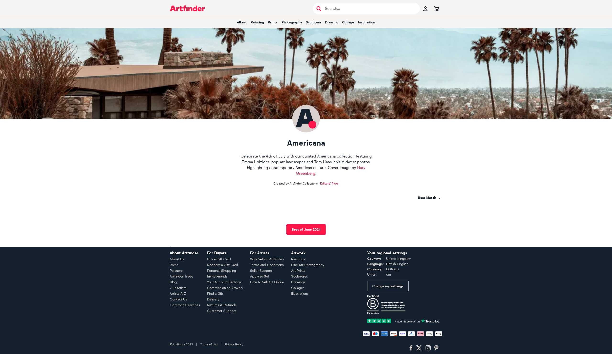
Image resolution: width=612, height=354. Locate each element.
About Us (177, 259)
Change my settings (388, 286)
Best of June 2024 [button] (306, 230)
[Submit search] (319, 8)
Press (174, 265)
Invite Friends (217, 276)
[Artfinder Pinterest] (436, 348)
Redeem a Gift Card (222, 265)
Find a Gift (215, 294)
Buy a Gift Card (219, 259)
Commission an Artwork (225, 288)
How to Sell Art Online (267, 282)
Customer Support (221, 311)
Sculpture (313, 22)
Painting (257, 22)
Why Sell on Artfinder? (267, 259)
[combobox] (429, 197)
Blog (173, 282)
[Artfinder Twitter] (419, 348)
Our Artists (178, 288)
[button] (429, 197)
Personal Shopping (221, 271)
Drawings (298, 282)
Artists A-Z (178, 294)
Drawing (331, 22)
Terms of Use (209, 344)
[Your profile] (425, 8)
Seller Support (261, 271)
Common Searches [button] (185, 305)
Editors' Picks (329, 183)
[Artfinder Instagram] (428, 348)
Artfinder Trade (181, 276)
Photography (291, 22)
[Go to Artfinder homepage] (187, 8)
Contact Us (178, 299)
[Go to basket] (436, 8)
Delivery (213, 299)
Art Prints (298, 271)
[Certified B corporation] (386, 304)
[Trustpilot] (403, 320)
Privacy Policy (234, 344)
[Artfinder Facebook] (411, 348)
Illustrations (300, 294)
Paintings (298, 259)
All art (242, 22)
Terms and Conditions (267, 265)
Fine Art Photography (307, 265)
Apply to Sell (259, 276)
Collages (298, 288)
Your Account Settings (224, 282)
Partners (176, 271)
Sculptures (299, 276)
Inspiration (366, 22)
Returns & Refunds (222, 305)
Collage (348, 22)
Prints (273, 22)
